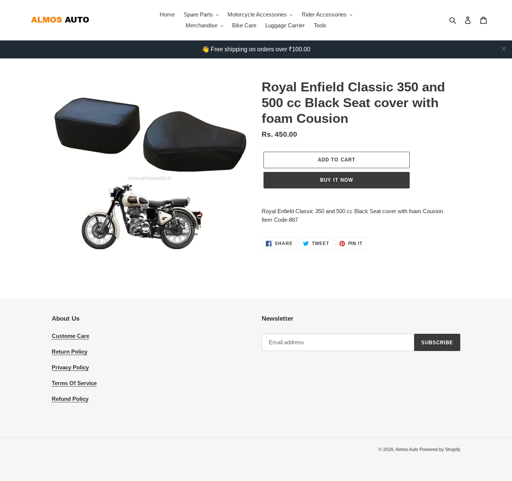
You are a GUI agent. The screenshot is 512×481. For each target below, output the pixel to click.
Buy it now (336, 180)
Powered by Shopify (439, 449)
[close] (504, 48)
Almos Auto (407, 449)
